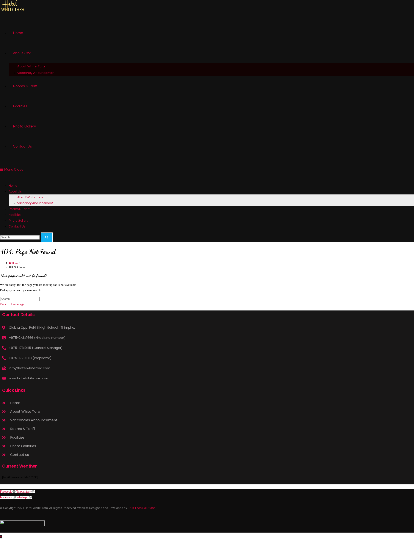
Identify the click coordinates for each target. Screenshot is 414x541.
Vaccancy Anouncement (35, 203)
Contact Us (17, 226)
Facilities (15, 214)
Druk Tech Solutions (141, 508)
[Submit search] (47, 237)
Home (13, 185)
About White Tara (30, 197)
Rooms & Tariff (19, 209)
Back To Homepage (12, 304)
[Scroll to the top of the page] (1, 536)
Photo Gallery (18, 220)
